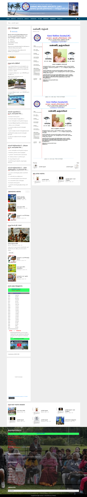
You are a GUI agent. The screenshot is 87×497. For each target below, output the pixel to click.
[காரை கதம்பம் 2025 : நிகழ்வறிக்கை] (12, 268)
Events (26, 18)
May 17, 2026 (69, 181)
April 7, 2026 (20, 421)
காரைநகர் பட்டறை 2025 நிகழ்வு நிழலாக (23, 258)
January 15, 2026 (21, 217)
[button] (79, 19)
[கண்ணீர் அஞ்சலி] (37, 180)
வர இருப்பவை (10, 482)
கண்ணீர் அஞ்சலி (45, 179)
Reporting (45, 18)
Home (8, 18)
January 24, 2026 (45, 421)
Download (12, 398)
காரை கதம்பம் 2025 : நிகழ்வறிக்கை (21, 267)
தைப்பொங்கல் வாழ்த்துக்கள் (22, 216)
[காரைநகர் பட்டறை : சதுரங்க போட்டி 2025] (12, 277)
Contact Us (20, 18)
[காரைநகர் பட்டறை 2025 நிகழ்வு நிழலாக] (12, 198)
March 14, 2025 (21, 199)
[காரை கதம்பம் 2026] (18, 235)
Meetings (10, 471)
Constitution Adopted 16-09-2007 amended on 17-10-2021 (18, 396)
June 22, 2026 (20, 208)
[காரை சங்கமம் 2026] (12, 207)
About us (13, 18)
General (10, 468)
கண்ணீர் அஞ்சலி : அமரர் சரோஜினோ (70, 179)
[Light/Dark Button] (77, 18)
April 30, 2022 (36, 31)
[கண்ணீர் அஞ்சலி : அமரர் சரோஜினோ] (61, 180)
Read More (11, 252)
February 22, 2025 (21, 269)
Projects (59, 18)
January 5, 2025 (21, 279)
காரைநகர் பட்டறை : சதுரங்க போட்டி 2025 (22, 276)
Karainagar (33, 18)
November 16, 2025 (16, 245)
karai (10, 245)
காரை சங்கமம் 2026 (21, 206)
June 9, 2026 (45, 181)
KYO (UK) (40, 18)
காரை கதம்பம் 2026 (13, 243)
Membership (53, 18)
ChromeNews (47, 495)
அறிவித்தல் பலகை (11, 476)
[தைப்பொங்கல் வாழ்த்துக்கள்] (12, 217)
